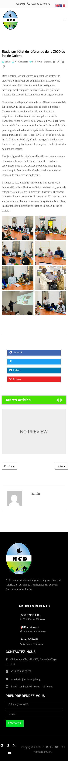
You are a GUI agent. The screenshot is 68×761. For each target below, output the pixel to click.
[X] (14, 745)
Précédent (9, 466)
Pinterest (16, 379)
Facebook (17, 352)
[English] (57, 5)
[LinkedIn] (8, 745)
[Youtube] (9, 753)
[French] (62, 5)
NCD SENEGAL (51, 747)
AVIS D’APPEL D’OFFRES (34, 431)
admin (7, 61)
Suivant (61, 466)
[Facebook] (2, 745)
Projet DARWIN (29, 639)
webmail (20, 4)
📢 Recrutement (29, 627)
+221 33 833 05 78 (40, 3)
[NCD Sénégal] (10, 20)
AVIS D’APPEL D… (30, 615)
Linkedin (17, 370)
